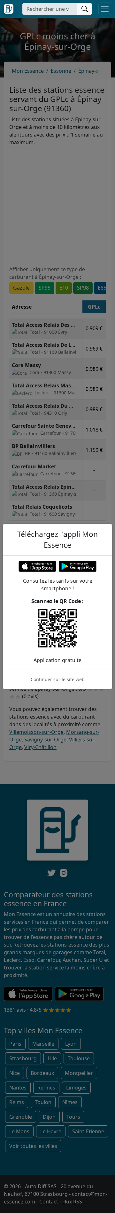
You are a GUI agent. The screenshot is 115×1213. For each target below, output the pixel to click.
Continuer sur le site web (58, 679)
